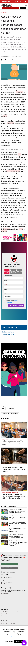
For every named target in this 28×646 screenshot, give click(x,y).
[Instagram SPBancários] (10, 560)
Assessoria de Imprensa (16, 611)
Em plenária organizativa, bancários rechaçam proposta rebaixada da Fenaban (17, 511)
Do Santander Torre (8, 332)
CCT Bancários (10, 408)
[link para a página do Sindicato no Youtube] (25, 1)
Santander (19, 92)
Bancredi (3, 623)
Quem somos (4, 615)
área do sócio (15, 8)
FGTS (5, 116)
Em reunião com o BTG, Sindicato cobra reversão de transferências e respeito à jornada (18, 530)
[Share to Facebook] (1, 60)
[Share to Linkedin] (12, 60)
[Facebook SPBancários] (4, 560)
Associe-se (23, 8)
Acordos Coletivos (5, 611)
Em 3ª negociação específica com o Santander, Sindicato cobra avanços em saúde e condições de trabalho (13, 496)
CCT (19, 155)
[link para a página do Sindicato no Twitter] (18, 1)
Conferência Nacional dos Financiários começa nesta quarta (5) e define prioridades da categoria (18, 543)
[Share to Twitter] (5, 60)
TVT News (13, 623)
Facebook (4, 231)
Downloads (8, 613)
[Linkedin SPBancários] (7, 560)
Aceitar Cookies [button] (20, 641)
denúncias (6, 229)
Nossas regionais (5, 593)
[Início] (8, 5)
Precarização (14, 413)
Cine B (7, 623)
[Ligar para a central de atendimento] (1, 584)
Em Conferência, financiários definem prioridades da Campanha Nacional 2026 (16, 536)
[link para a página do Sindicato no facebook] (15, 1)
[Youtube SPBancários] (12, 560)
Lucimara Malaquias (13, 171)
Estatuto (15, 613)
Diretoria (3, 613)
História (20, 613)
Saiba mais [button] (14, 636)
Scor (15, 411)
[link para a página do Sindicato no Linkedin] (23, 1)
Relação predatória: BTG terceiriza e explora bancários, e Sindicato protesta (18, 517)
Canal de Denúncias (6, 8)
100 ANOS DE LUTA (5, 1)
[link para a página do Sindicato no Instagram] (20, 1)
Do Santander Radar (8, 334)
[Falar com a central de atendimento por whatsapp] (4, 584)
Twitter (21, 229)
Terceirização (5, 413)
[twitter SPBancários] (2, 560)
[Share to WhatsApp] (9, 60)
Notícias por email (8, 567)
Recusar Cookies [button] (8, 641)
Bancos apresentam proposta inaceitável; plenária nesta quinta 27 (17, 524)
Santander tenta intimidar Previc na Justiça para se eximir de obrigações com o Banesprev (14, 469)
